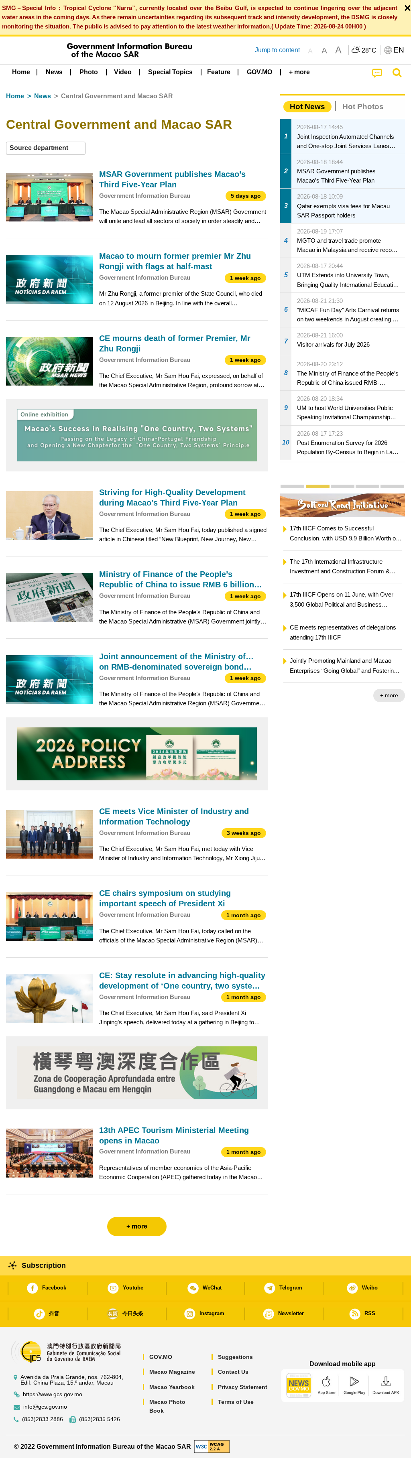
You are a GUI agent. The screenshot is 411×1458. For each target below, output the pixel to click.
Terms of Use (236, 1402)
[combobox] (45, 148)
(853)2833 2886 (42, 1419)
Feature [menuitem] (218, 72)
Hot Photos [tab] (363, 106)
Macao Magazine (172, 1372)
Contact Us (233, 1372)
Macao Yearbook (172, 1387)
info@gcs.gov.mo (45, 1407)
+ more (389, 695)
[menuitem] (54, 72)
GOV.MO (160, 1357)
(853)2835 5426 (99, 1419)
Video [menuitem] (123, 72)
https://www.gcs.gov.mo (52, 1394)
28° (369, 50)
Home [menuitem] (21, 72)
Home (15, 96)
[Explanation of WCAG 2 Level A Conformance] (212, 1446)
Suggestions (235, 1357)
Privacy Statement (242, 1387)
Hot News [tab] (307, 106)
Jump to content (277, 50)
